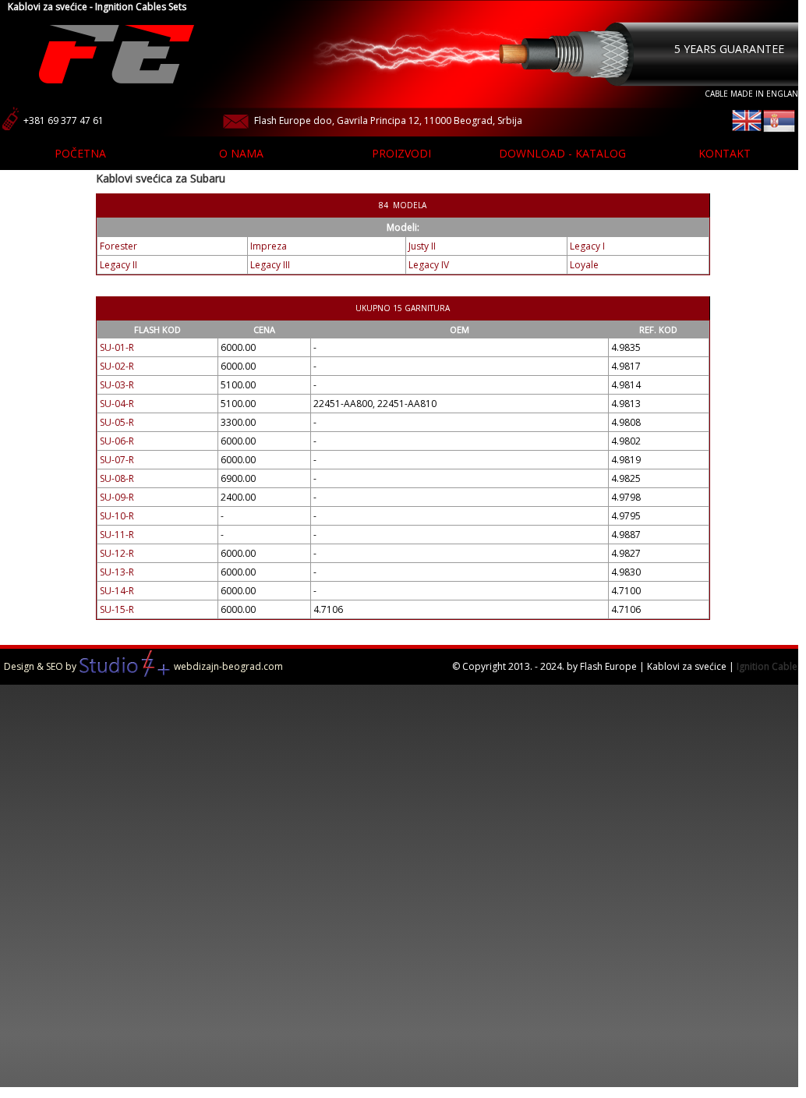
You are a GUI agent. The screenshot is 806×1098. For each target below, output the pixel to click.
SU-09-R (117, 497)
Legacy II (118, 264)
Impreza (268, 246)
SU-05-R (117, 422)
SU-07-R (117, 459)
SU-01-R (117, 347)
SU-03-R (117, 384)
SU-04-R (117, 403)
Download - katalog (562, 153)
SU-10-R (117, 515)
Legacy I (587, 246)
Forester (118, 246)
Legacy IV (428, 264)
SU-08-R (117, 478)
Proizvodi (401, 153)
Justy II (422, 246)
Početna (80, 153)
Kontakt (724, 153)
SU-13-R (117, 572)
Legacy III (270, 264)
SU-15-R (117, 609)
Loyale (584, 264)
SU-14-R (117, 590)
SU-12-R (117, 553)
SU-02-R (117, 366)
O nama (241, 153)
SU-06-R (117, 441)
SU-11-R (117, 534)
